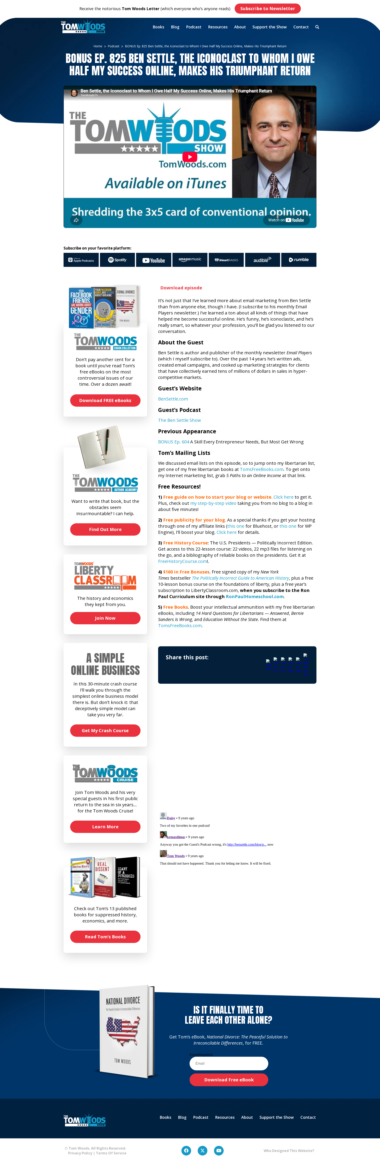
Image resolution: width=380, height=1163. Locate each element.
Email (201, 1054)
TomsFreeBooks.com (261, 469)
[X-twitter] (202, 1151)
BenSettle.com (173, 399)
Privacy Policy (78, 1153)
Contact (301, 26)
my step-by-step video (213, 503)
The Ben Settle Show (179, 420)
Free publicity (178, 520)
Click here (284, 497)
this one (235, 526)
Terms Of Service (111, 1153)
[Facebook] (186, 1151)
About (240, 26)
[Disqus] (237, 752)
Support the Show (269, 26)
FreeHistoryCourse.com (182, 561)
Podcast (193, 26)
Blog (175, 26)
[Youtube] (219, 1151)
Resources (218, 26)
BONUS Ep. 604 (173, 442)
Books (158, 26)
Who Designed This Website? (289, 1150)
